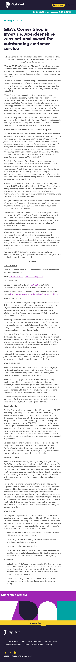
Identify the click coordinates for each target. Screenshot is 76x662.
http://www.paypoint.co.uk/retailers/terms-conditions (34, 294)
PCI (5, 641)
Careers (26, 645)
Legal (23, 641)
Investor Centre (37, 645)
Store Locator (58, 5)
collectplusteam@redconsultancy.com (26, 276)
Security (49, 645)
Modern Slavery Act (35, 641)
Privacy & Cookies (51, 641)
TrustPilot (33, 285)
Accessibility (13, 641)
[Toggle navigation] (72, 5)
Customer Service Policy (12, 645)
